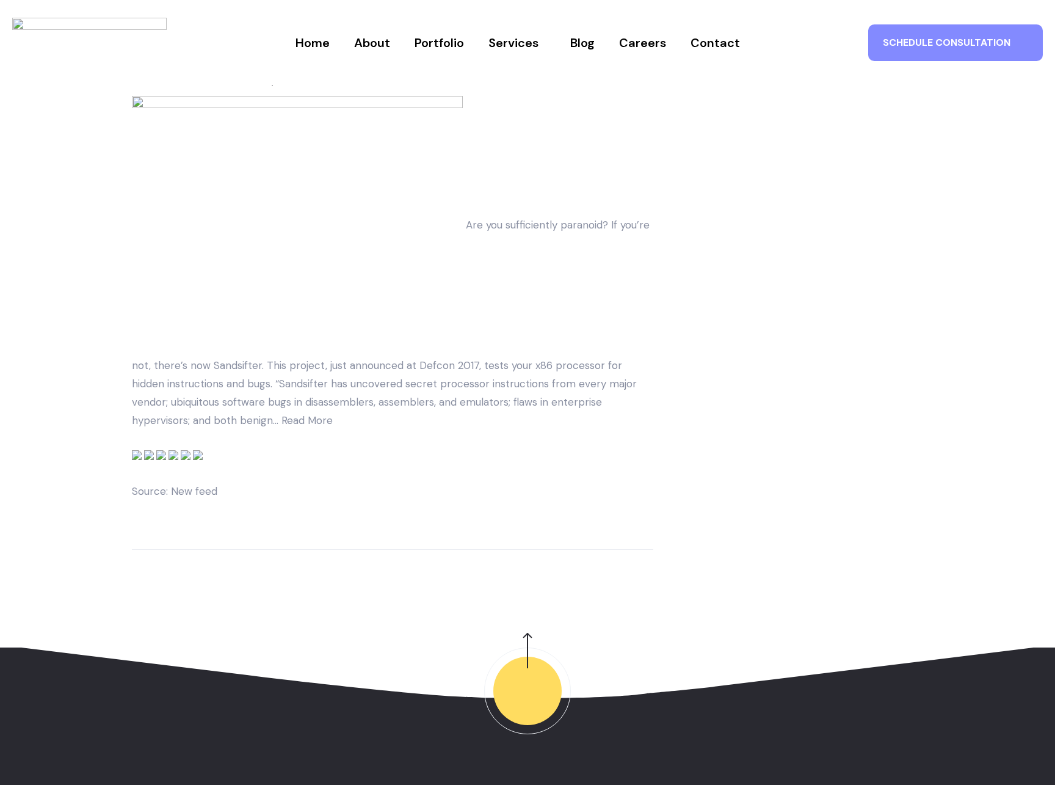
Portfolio (439, 43)
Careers (642, 43)
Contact (715, 43)
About (372, 43)
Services (513, 43)
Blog (582, 43)
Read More (307, 420)
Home (312, 43)
